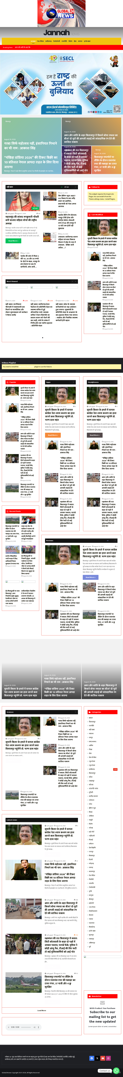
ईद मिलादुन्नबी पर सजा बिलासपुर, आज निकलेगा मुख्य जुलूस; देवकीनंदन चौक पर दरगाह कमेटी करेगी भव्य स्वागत (13, 597)
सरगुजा (91, 895)
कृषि (90, 891)
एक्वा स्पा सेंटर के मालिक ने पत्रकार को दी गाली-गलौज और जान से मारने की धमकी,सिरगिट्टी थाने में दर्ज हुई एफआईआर (28, 532)
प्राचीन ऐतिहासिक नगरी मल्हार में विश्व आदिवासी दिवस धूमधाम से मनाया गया (12, 560)
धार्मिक (91, 745)
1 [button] (40, 337)
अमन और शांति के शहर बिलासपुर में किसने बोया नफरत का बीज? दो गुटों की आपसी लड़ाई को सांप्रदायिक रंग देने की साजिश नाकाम (52, 47)
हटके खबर (87, 41)
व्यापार (80, 41)
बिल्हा (90, 812)
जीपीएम (91, 816)
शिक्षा (90, 749)
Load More (41, 1010)
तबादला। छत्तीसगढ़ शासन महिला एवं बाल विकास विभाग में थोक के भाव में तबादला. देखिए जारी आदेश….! (68, 242)
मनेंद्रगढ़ (91, 863)
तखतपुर (91, 781)
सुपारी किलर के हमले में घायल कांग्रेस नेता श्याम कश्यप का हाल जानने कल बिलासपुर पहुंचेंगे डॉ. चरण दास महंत (102, 241)
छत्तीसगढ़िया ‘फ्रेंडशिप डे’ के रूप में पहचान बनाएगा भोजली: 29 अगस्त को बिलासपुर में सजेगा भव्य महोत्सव (28, 596)
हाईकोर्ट (91, 903)
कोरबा (91, 784)
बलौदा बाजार (93, 796)
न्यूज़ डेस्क (92, 761)
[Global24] (61, 32)
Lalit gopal (10, 213)
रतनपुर (91, 851)
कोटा (90, 777)
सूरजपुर (91, 935)
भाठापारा (91, 923)
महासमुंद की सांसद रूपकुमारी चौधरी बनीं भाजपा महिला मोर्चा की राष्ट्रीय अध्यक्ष (22, 220)
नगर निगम (92, 907)
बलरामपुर (92, 871)
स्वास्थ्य (91, 733)
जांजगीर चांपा (93, 788)
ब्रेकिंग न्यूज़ (92, 808)
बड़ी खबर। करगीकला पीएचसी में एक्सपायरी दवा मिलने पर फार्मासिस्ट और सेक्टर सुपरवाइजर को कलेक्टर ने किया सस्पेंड (17, 310)
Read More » (13, 240)
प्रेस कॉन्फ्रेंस (92, 757)
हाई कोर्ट (91, 832)
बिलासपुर (8, 121)
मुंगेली (91, 792)
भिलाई (91, 839)
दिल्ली (91, 859)
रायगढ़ (91, 867)
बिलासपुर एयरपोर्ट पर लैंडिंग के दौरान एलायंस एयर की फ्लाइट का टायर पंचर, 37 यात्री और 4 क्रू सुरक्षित (105, 164)
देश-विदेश (40, 41)
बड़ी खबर (66, 187)
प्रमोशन (91, 843)
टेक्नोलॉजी (56, 41)
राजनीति (64, 41)
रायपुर (91, 737)
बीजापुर (91, 899)
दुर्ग (90, 946)
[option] (61, 146)
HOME (33, 41)
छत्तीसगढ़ (48, 41)
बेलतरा (91, 915)
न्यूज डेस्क (92, 765)
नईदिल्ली (92, 836)
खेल (75, 41)
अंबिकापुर (92, 943)
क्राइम (91, 718)
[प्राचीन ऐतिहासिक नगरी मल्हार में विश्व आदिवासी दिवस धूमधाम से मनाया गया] (13, 550)
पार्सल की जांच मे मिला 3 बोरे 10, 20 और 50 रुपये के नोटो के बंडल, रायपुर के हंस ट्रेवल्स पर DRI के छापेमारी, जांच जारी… (30, 261)
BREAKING (92, 741)
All (61, 187)
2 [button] (42, 337)
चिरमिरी (91, 879)
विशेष (70, 41)
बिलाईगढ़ (92, 927)
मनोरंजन (91, 800)
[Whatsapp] (116, 1071)
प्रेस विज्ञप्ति (92, 847)
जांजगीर (91, 883)
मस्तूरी (91, 820)
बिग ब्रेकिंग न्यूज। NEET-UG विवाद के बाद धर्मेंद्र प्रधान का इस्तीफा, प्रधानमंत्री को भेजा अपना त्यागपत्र (67, 201)
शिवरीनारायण (93, 911)
